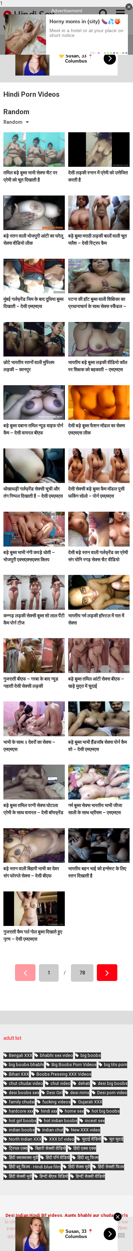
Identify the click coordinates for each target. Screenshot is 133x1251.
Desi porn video (112, 1092)
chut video (60, 1083)
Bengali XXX (20, 1055)
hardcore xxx (21, 1111)
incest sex (95, 1120)
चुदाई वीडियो (91, 1139)
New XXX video (85, 1129)
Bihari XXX (19, 1074)
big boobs (90, 1055)
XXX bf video (61, 1139)
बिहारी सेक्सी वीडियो (50, 1148)
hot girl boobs (22, 1120)
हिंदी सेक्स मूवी (79, 1166)
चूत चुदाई (116, 1139)
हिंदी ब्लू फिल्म (88, 1157)
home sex (74, 1111)
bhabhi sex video (56, 1055)
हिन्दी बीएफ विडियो (54, 1176)
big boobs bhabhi (26, 1064)
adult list (12, 1038)
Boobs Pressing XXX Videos (63, 1074)
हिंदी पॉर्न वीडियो (58, 1157)
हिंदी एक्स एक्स (84, 1148)
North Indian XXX (25, 1139)
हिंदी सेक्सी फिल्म (111, 1166)
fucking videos (56, 1101)
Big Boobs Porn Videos (74, 1064)
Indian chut (52, 1129)
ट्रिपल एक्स (18, 1148)
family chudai (22, 1101)
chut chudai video (26, 1083)
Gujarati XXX (90, 1101)
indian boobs (22, 1129)
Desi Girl (55, 1092)
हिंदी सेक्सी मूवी (20, 1176)
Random (13, 122)
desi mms (79, 1092)
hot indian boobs (60, 1120)
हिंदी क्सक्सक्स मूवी (23, 1157)
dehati (84, 1083)
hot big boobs (106, 1111)
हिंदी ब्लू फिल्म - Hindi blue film (35, 1166)
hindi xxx (49, 1111)
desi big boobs (113, 1083)
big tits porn (115, 1064)
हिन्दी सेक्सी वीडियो (90, 1176)
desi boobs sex (24, 1092)
